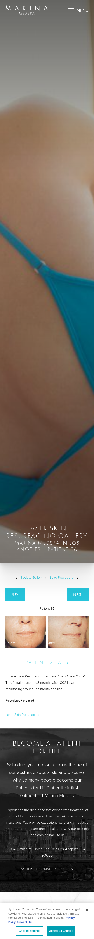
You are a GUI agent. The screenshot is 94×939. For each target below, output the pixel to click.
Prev (15, 594)
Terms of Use (25, 922)
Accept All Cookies (61, 931)
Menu (83, 10)
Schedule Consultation (43, 869)
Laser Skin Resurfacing (22, 714)
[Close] (87, 910)
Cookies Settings (29, 931)
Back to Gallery (31, 577)
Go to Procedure (62, 577)
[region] (47, 921)
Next (78, 594)
